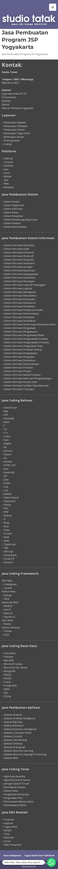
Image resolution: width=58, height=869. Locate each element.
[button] (51, 862)
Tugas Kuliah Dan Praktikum (39, 855)
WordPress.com (29, 866)
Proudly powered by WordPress (18, 863)
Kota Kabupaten (12, 855)
